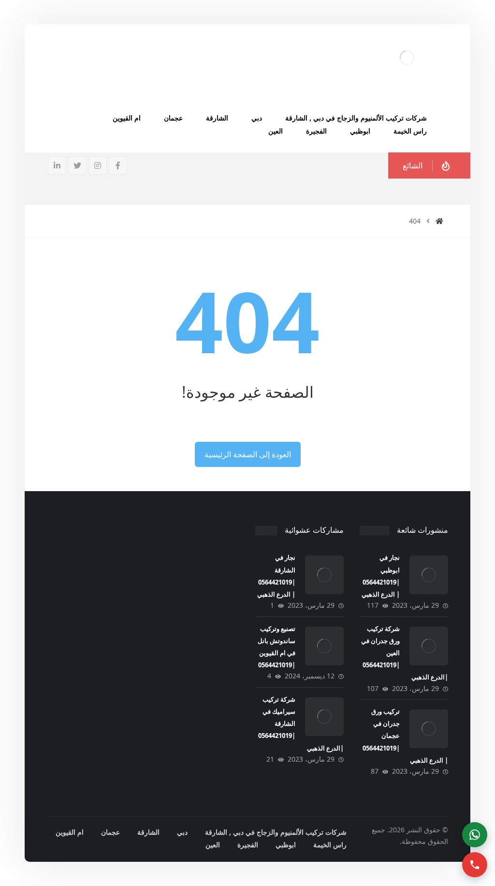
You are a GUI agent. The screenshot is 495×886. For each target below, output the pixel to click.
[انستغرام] (97, 165)
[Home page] (439, 220)
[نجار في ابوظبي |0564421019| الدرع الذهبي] (428, 575)
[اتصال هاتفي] (474, 864)
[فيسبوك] (118, 165)
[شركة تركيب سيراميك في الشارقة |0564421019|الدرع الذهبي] (324, 716)
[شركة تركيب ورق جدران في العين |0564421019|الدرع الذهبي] (428, 646)
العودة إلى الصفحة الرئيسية (247, 454)
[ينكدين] (57, 165)
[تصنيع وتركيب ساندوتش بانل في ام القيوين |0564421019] (324, 646)
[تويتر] (77, 165)
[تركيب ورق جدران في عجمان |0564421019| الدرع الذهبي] (428, 728)
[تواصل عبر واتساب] (474, 834)
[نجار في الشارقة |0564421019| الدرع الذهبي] (324, 575)
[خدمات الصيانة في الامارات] (407, 57)
